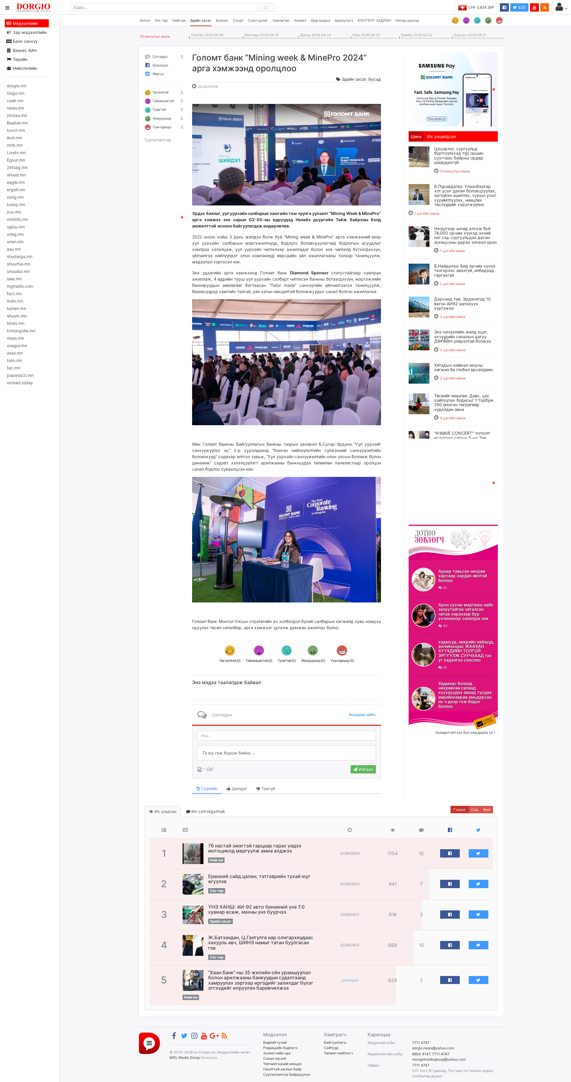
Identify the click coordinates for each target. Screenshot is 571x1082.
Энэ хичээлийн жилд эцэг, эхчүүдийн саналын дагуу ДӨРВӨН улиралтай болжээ (462, 336)
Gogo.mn (15, 93)
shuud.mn (16, 174)
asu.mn (14, 248)
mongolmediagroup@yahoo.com (439, 1059)
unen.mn (15, 241)
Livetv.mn (16, 152)
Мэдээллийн (25, 23)
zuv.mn (14, 211)
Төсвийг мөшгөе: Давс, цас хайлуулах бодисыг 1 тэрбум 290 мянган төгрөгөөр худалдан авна (463, 402)
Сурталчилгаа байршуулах (286, 1074)
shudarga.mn (19, 256)
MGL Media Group (185, 1057)
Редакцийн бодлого (280, 1047)
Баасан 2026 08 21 (469, 35)
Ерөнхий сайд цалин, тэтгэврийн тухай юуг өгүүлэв (259, 879)
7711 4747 (420, 1042)
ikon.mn (14, 137)
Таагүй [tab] (267, 788)
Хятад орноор (407, 20)
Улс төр (161, 20)
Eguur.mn (16, 159)
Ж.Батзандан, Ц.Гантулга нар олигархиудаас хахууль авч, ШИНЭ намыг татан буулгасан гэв (260, 942)
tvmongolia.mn (21, 330)
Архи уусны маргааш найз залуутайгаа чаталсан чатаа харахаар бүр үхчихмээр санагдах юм (465, 611)
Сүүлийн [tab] (208, 788)
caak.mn (15, 100)
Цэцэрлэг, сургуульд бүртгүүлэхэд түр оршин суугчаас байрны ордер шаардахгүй (458, 155)
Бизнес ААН (24, 50)
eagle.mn (16, 182)
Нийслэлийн (24, 68)
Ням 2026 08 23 (365, 35)
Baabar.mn (17, 122)
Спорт (238, 20)
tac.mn (13, 367)
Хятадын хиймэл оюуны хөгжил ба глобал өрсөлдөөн (463, 367)
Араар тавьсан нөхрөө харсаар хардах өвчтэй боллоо (462, 576)
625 (521, 7)
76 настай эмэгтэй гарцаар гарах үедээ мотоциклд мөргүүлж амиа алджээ (254, 848)
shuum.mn (17, 315)
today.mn (16, 204)
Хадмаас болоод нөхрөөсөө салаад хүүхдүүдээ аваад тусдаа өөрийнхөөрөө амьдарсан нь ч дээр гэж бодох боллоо (465, 695)
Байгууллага (335, 1042)
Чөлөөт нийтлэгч (338, 1053)
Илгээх (365, 769)
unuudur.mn (18, 271)
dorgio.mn (16, 85)
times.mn (15, 323)
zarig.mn (15, 197)
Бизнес (222, 20)
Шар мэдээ (320, 20)
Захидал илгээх (427, 715)
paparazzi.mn (20, 375)
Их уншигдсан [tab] (441, 136)
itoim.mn (15, 300)
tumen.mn (16, 308)
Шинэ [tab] (416, 136)
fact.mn (14, 293)
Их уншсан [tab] (164, 811)
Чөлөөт (300, 20)
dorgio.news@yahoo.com (433, 1048)
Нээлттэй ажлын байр (282, 1069)
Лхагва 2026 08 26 (206, 35)
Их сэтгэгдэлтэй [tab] (207, 811)
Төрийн (19, 59)
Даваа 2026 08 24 (314, 35)
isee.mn (14, 278)
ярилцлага (344, 20)
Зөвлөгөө (280, 20)
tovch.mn (16, 130)
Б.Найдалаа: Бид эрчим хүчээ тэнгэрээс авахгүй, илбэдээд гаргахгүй (464, 270)
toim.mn (14, 360)
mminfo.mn (17, 219)
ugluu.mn (16, 226)
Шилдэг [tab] (238, 788)
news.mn (15, 107)
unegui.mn (17, 345)
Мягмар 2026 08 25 (261, 35)
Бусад (374, 79)
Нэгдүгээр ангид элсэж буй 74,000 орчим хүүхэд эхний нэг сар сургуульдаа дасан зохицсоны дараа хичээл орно (465, 235)
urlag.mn (15, 234)
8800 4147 (421, 1054)
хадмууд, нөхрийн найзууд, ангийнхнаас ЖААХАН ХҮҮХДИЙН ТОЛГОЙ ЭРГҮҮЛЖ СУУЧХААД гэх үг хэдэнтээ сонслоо (466, 651)
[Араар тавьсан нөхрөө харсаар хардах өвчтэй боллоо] (423, 579)
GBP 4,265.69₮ (481, 7)
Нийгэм (179, 20)
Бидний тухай (275, 1042)
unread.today (20, 382)
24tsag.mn (17, 167)
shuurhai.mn (18, 263)
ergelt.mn (16, 189)
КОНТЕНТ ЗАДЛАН (374, 20)
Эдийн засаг (200, 20)
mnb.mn (15, 145)
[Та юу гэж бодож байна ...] (286, 753)
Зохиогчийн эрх (277, 1053)
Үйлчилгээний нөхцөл (282, 1064)
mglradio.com (20, 286)
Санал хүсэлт (274, 1058)
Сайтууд (331, 1047)
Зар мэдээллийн (29, 32)
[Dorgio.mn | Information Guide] (149, 1043)
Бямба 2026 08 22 (415, 35)
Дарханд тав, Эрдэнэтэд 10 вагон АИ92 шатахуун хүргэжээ (462, 303)
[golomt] (453, 89)
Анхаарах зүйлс (362, 714)
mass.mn (15, 338)
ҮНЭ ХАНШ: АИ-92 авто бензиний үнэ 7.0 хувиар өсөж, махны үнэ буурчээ (256, 909)
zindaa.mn (17, 115)
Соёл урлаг (258, 20)
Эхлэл (145, 20)
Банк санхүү (24, 41)
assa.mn (15, 352)
